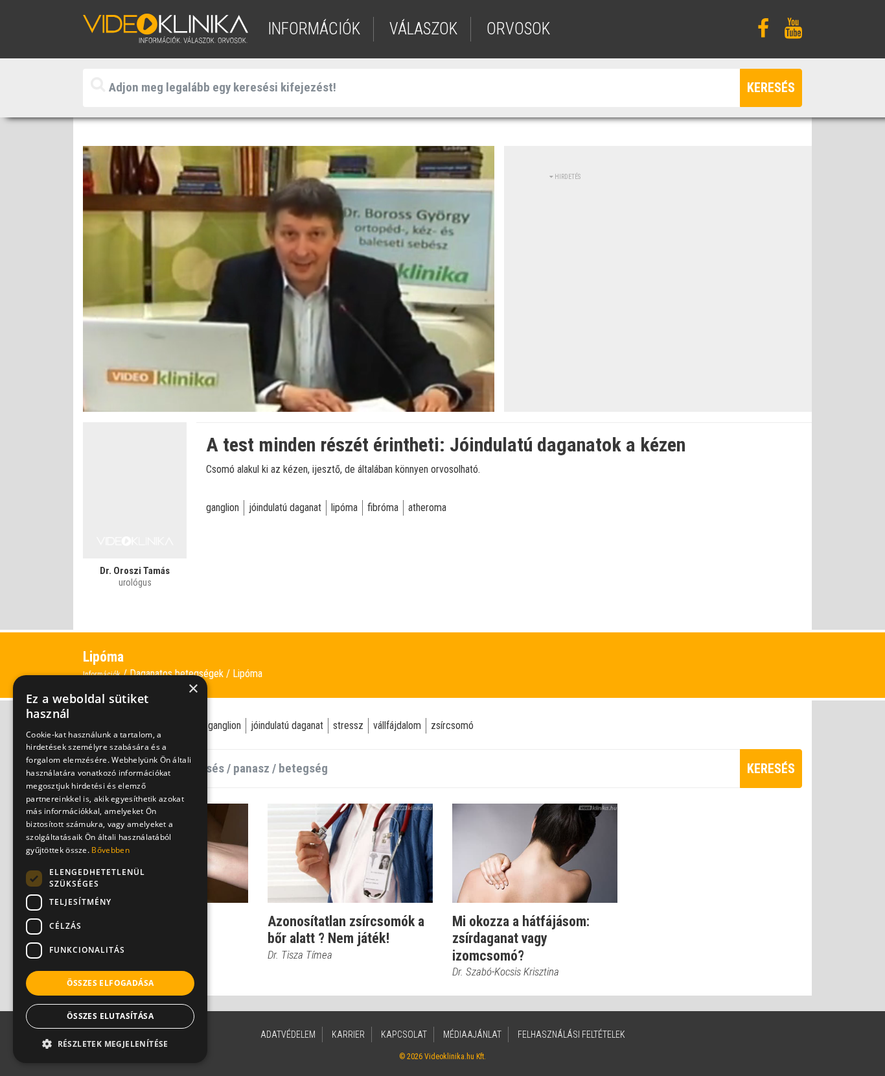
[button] (110, 1043)
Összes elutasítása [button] (110, 1016)
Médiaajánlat (472, 1034)
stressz (348, 725)
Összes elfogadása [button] (110, 982)
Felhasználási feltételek (571, 1034)
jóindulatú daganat (285, 507)
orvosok (518, 28)
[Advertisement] (658, 272)
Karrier (348, 1034)
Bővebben (110, 849)
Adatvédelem (288, 1034)
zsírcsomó (452, 725)
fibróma (382, 507)
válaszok (423, 28)
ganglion (222, 507)
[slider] (287, 402)
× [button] (193, 689)
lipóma (344, 507)
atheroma (427, 507)
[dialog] (110, 869)
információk (314, 28)
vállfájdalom (397, 725)
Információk (102, 674)
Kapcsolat (404, 1034)
